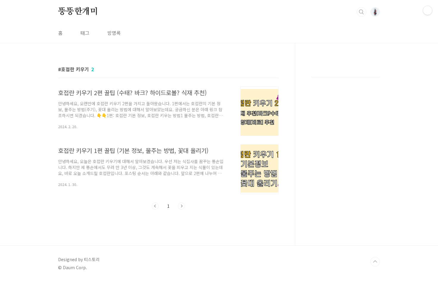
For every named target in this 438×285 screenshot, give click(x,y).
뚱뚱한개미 (78, 11)
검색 (361, 11)
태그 (84, 32)
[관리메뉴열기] (427, 10)
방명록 (114, 32)
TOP (375, 262)
